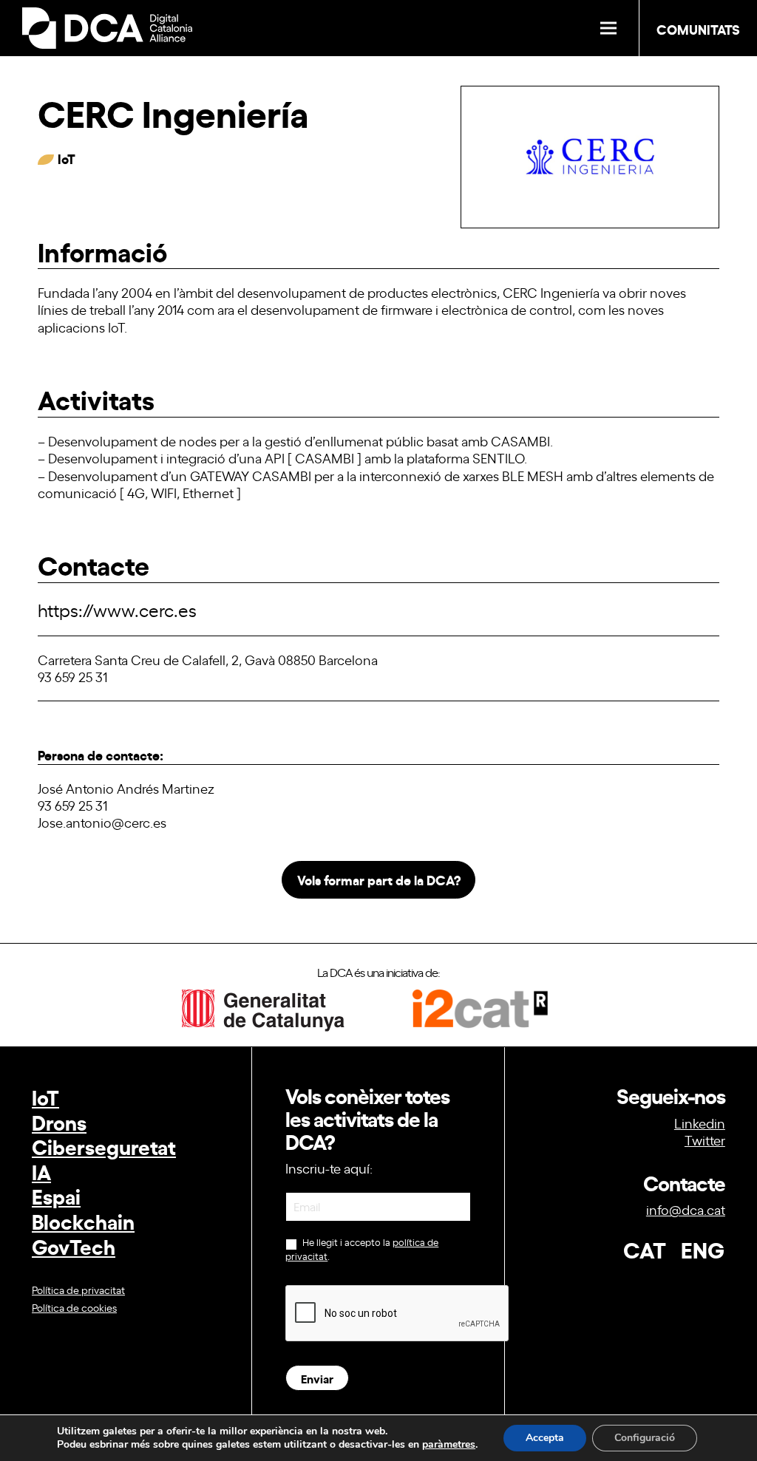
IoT (45, 1096)
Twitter (705, 1139)
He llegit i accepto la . (361, 1249)
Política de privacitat (78, 1289)
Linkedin (699, 1122)
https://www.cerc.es (117, 609)
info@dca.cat (685, 1209)
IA (41, 1171)
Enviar (317, 1377)
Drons (59, 1121)
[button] (608, 28)
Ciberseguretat (104, 1145)
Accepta (545, 1438)
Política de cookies (74, 1307)
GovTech (73, 1245)
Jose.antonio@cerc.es (102, 822)
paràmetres (448, 1444)
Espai (56, 1195)
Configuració (644, 1438)
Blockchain (83, 1220)
